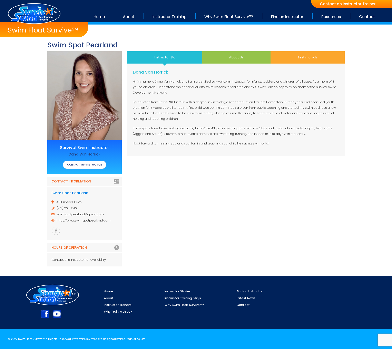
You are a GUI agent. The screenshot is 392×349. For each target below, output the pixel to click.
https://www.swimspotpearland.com (83, 220)
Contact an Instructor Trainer (348, 4)
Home (108, 291)
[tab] (164, 57)
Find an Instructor (250, 291)
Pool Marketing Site (133, 339)
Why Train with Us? (118, 311)
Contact (243, 305)
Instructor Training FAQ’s (183, 298)
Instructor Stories (178, 291)
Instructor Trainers (117, 305)
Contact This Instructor (84, 164)
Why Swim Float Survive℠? (184, 305)
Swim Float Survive (43, 30)
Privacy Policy (81, 339)
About (108, 298)
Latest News (246, 298)
